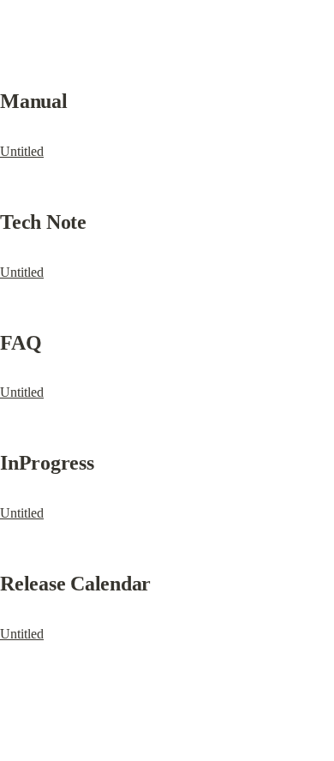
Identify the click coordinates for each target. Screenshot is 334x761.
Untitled (22, 151)
